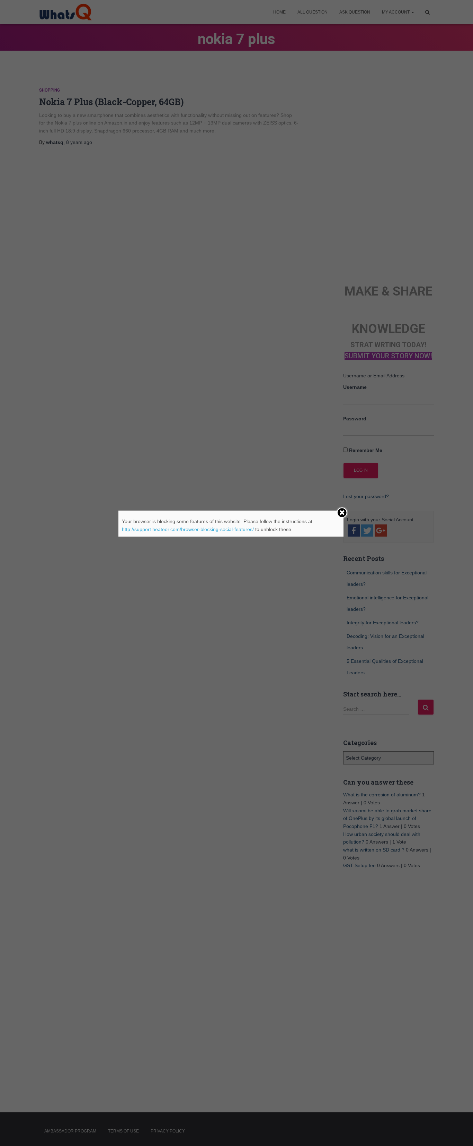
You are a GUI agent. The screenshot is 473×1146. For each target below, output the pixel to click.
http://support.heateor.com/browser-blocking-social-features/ (188, 529)
